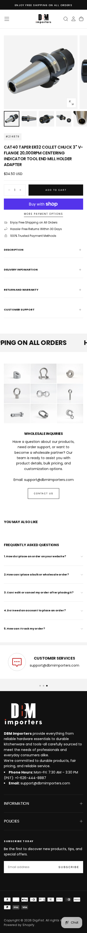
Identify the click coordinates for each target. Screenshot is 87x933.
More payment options (43, 214)
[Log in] (73, 19)
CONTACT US (43, 493)
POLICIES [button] (11, 821)
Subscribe (68, 867)
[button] (7, 19)
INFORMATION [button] (16, 803)
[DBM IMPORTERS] (23, 714)
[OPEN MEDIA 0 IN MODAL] (71, 103)
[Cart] (81, 19)
